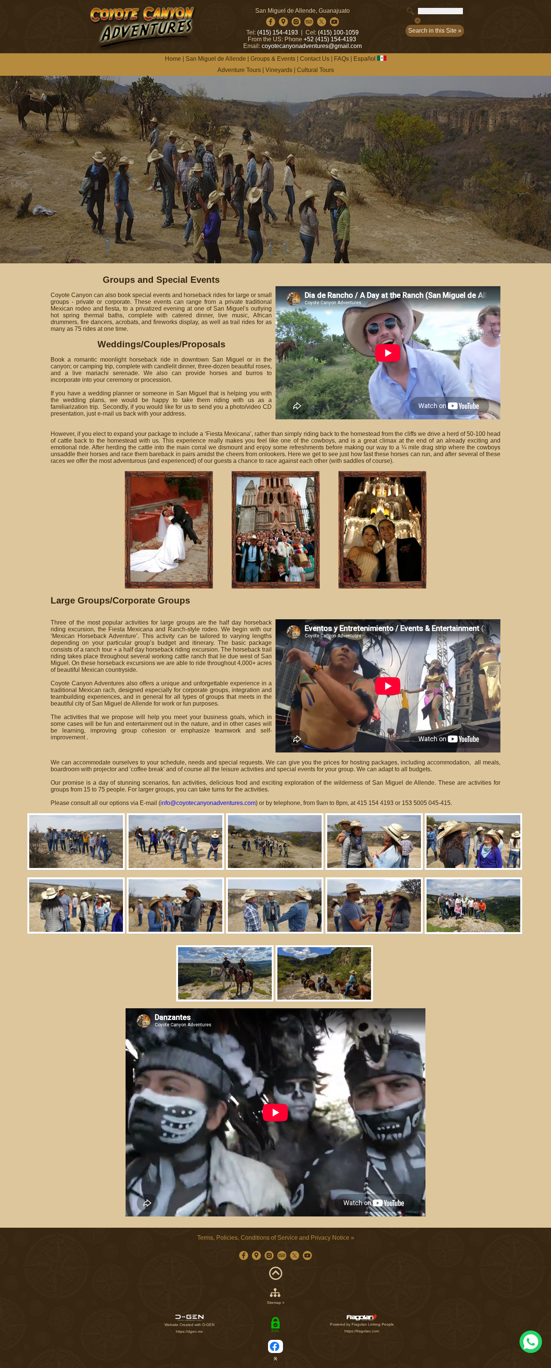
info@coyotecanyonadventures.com (208, 803)
